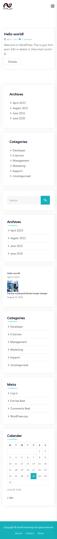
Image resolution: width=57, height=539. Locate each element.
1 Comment (27, 39)
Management (21, 160)
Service (18, 533)
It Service (18, 155)
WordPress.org (19, 416)
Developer (19, 150)
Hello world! (14, 34)
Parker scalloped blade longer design (27, 293)
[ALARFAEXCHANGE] (7, 6)
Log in (14, 393)
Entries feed (17, 400)
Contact (30, 533)
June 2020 (19, 118)
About (41, 533)
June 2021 (19, 113)
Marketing (19, 165)
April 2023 (19, 102)
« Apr (10, 497)
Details (12, 61)
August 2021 (20, 108)
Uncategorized (21, 176)
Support (18, 171)
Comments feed (20, 408)
